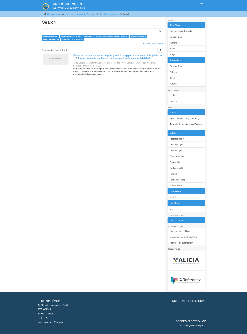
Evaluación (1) (176, 168)
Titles (172, 48)
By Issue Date (176, 36)
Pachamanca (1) (177, 179)
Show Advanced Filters (153, 43)
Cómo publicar (176, 220)
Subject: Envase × (67, 36)
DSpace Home (53, 14)
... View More (176, 185)
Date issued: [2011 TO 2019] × (72, 39)
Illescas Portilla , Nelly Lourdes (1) (185, 118)
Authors (173, 42)
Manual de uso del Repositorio (183, 236)
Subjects (174, 54)
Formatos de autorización (181, 242)
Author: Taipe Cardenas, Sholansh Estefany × (112, 36)
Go (160, 31)
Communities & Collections (182, 31)
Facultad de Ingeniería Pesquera (80, 14)
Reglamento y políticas (180, 231)
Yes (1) (173, 208)
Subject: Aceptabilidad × (85, 36)
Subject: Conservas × (50, 36)
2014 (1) (174, 197)
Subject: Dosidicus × (138, 36)
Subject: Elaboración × (51, 39)
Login (172, 95)
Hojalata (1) (175, 173)
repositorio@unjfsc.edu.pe (191, 325)
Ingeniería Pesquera (109, 14)
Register (173, 100)
